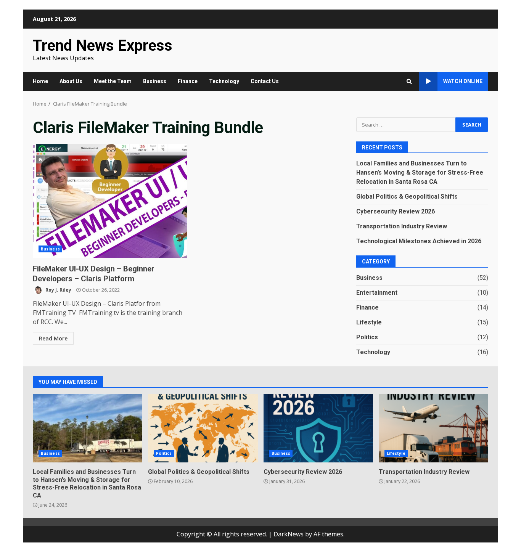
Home (40, 81)
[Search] (409, 81)
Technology (224, 81)
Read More (53, 338)
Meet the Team (113, 81)
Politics (367, 337)
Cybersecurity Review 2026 (395, 211)
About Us (70, 81)
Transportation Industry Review (401, 226)
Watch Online (462, 81)
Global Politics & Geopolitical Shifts (407, 196)
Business (154, 81)
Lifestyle (369, 322)
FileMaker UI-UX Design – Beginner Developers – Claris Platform (110, 201)
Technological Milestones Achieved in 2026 (418, 241)
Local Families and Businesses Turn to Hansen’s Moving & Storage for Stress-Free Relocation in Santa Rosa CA (419, 172)
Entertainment (376, 292)
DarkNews (288, 534)
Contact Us (265, 81)
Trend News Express (102, 46)
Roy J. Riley (57, 290)
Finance (188, 81)
